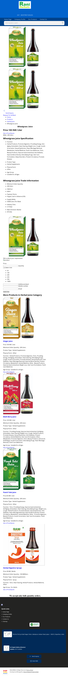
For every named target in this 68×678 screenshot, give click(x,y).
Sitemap (5, 621)
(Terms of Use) (29, 670)
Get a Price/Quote (8, 133)
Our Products (32, 19)
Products (10, 119)
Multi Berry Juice (9, 417)
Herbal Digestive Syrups (12, 568)
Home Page (8, 19)
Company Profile (20, 19)
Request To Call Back (9, 115)
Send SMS (35, 661)
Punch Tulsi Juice (9, 492)
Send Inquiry (9, 113)
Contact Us (43, 19)
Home (9, 117)
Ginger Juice (8, 341)
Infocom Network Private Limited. (31, 672)
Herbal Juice (11, 121)
